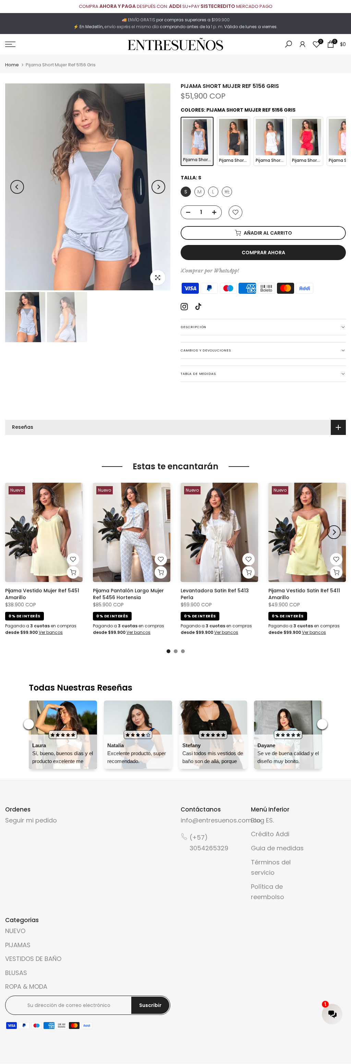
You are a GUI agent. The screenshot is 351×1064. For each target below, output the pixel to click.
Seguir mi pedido (31, 820)
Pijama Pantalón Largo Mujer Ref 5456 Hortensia (128, 594)
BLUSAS (16, 972)
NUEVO (15, 931)
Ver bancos (51, 632)
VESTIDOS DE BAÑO (33, 958)
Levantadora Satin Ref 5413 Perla (215, 594)
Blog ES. (262, 820)
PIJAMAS (18, 945)
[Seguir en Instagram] (184, 307)
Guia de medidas (277, 848)
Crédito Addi (270, 834)
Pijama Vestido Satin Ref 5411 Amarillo (304, 594)
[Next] (158, 187)
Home (12, 65)
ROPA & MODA (26, 986)
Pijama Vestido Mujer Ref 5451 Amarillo (42, 594)
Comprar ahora (263, 252)
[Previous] (17, 187)
